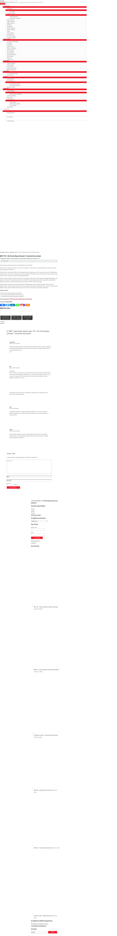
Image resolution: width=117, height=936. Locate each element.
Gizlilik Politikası (13, 102)
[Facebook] (2, 305)
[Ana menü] (2, 4)
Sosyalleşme (9, 26)
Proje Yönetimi (10, 56)
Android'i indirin (10, 75)
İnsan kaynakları (10, 49)
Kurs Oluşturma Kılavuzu (15, 85)
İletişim (8, 31)
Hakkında (6, 88)
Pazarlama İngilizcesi (11, 54)
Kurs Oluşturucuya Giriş (15, 83)
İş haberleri (9, 44)
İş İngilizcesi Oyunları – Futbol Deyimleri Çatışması (46, 735)
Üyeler (5, 76)
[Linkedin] (12, 305)
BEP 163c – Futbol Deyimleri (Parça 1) (43, 848)
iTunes (32, 509)
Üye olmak (6, 109)
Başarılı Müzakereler (11, 69)
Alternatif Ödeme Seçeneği (16, 94)
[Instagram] (22, 305)
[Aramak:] (39, 932)
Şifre (32, 532)
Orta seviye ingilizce (11, 37)
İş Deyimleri (9, 43)
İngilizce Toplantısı (11, 13)
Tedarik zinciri (10, 59)
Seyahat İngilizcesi (11, 28)
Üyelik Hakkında (10, 121)
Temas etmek (10, 107)
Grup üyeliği (9, 97)
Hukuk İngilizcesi (10, 52)
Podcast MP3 (8, 301)
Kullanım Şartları (10, 99)
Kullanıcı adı (34, 527)
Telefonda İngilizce (11, 63)
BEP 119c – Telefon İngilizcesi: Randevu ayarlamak (46, 607)
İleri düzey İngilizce (11, 36)
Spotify (32, 511)
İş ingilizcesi (3, 258)
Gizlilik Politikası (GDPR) (15, 103)
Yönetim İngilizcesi (11, 29)
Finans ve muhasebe (11, 48)
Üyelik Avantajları (10, 91)
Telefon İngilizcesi (11, 21)
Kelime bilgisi (7, 38)
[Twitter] (7, 305)
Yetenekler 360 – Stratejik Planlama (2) (43, 915)
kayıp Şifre (33, 543)
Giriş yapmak (10, 116)
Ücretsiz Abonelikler (11, 95)
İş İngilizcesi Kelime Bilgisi (12, 41)
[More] (27, 305)
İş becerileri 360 (10, 34)
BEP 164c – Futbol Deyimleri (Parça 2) (43, 790)
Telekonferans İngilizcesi (15, 18)
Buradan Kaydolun (35, 541)
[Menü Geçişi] (45, 7)
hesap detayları (10, 79)
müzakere (9, 24)
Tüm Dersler (9, 8)
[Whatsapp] (17, 305)
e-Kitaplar (6, 60)
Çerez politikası (13, 105)
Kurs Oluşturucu (10, 80)
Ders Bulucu (12, 11)
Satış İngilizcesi (10, 32)
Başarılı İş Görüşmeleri (12, 68)
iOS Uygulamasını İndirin (12, 73)
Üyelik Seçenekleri (11, 87)
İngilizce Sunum (10, 19)
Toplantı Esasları (10, 64)
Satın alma (9, 57)
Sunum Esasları (10, 66)
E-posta (33, 513)
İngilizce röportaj (10, 23)
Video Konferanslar (14, 16)
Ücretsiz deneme (10, 112)
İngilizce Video (10, 46)
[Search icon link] (4, 124)
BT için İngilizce (10, 51)
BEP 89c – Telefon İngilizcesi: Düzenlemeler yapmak (46, 669)
